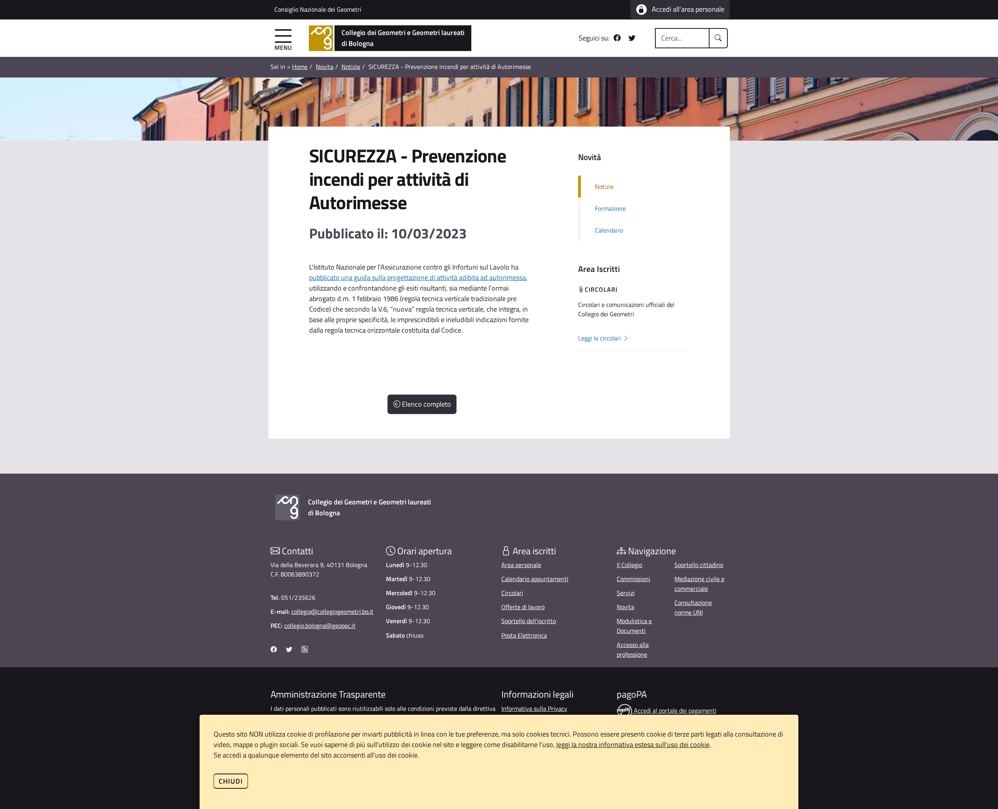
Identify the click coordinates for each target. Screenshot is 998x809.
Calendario (609, 230)
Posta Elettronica (524, 635)
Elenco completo (425, 404)
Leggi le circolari (600, 338)
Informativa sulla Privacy (534, 708)
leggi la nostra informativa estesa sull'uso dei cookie (633, 744)
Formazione (610, 208)
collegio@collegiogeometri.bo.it (332, 611)
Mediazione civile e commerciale (699, 583)
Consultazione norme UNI (693, 607)
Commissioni (633, 578)
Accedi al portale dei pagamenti (674, 710)
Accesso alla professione (633, 649)
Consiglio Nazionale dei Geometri (317, 9)
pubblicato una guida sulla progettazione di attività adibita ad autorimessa (417, 277)
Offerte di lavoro (523, 607)
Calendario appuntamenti (534, 578)
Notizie (351, 66)
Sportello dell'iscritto (528, 621)
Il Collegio (629, 564)
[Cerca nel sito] (718, 38)
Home (300, 66)
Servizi (626, 592)
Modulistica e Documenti (634, 625)
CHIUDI (231, 781)
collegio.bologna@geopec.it (320, 625)
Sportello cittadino (698, 564)
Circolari (512, 592)
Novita (324, 66)
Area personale (521, 564)
